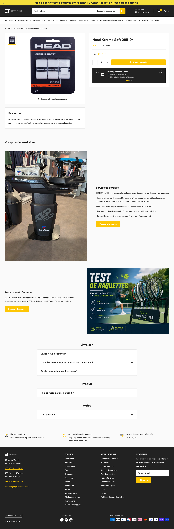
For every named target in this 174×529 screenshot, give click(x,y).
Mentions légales (108, 485)
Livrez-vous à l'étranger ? (54, 353)
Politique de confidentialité (112, 497)
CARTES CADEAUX (150, 20)
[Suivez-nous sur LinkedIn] (71, 520)
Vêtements (37, 20)
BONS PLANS (131, 20)
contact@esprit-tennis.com (17, 486)
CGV (103, 489)
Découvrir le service (108, 224)
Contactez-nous (107, 482)
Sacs (49, 20)
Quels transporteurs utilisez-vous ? (59, 371)
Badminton (69, 485)
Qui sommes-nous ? (109, 459)
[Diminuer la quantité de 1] (95, 62)
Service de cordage (109, 470)
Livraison (104, 493)
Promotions (70, 501)
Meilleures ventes (72, 497)
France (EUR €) (11, 516)
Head (94, 45)
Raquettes (9, 20)
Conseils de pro (107, 466)
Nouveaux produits (73, 505)
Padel (93, 20)
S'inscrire (144, 480)
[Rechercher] (122, 11)
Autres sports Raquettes (110, 20)
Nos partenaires (107, 478)
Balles (67, 482)
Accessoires (70, 478)
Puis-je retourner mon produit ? (57, 392)
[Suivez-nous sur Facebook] (62, 520)
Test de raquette (108, 474)
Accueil (7, 28)
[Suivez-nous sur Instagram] (66, 520)
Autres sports (71, 493)
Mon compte (141, 12)
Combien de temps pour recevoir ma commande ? (67, 362)
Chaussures (23, 20)
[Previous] (97, 72)
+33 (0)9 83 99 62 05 (14, 481)
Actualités (105, 462)
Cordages (60, 20)
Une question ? (49, 414)
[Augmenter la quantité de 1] (107, 62)
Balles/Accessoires (78, 20)
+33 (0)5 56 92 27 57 (14, 468)
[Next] (161, 72)
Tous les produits (19, 28)
